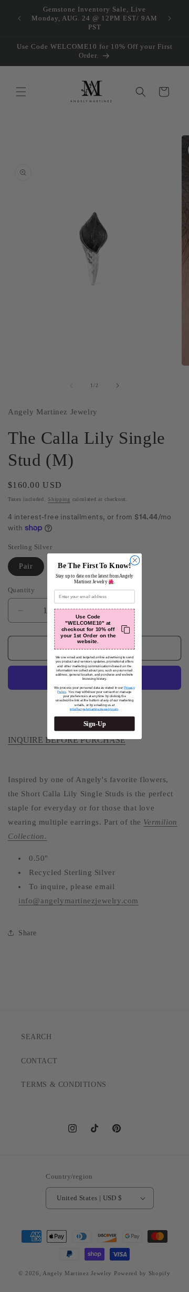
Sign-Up (94, 723)
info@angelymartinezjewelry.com (94, 709)
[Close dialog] (135, 560)
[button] (94, 628)
